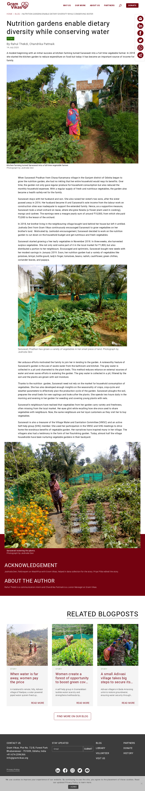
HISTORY (128, 753)
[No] (141, 783)
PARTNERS (129, 743)
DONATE (128, 748)
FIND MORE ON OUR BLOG (72, 716)
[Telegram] (140, 55)
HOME (9, 14)
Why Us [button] (67, 5)
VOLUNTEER (102, 753)
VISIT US (100, 758)
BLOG (17, 14)
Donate (132, 5)
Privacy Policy (13, 769)
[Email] (140, 19)
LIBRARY (100, 748)
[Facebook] (140, 33)
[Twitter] (140, 40)
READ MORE (37, 703)
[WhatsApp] (140, 48)
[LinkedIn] (140, 26)
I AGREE (73, 787)
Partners (109, 5)
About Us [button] (95, 5)
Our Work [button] (80, 5)
